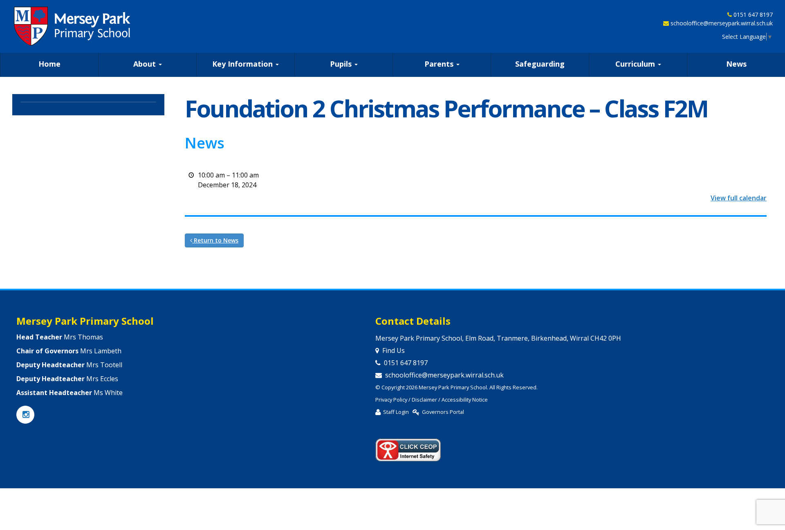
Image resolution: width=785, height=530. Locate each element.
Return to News (215, 240)
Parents (439, 64)
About (145, 64)
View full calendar (739, 197)
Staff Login (396, 411)
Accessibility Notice (465, 399)
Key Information (243, 64)
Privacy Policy (391, 399)
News (736, 64)
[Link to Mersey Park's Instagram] (25, 415)
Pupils (342, 64)
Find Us (393, 350)
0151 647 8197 (753, 14)
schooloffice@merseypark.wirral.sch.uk (722, 23)
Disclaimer (424, 399)
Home (49, 64)
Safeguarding (540, 64)
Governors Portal (443, 411)
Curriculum (636, 64)
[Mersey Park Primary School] (72, 26)
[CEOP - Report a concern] (408, 446)
